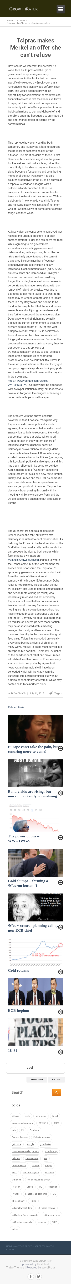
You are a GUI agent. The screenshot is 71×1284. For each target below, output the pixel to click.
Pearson (16, 1187)
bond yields (41, 1116)
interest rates (32, 1158)
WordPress (48, 1267)
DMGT (56, 1123)
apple (27, 1116)
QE (40, 1187)
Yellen (15, 1229)
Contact (11, 1249)
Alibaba (15, 1116)
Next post (56, 1079)
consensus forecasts (22, 1123)
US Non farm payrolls (22, 1222)
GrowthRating (51, 1151)
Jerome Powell (19, 1165)
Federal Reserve (20, 1137)
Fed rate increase (41, 1137)
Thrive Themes (15, 1267)
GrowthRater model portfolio (25, 1151)
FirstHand (43, 1264)
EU (22, 1130)
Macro (50, 1246)
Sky (54, 1194)
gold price (16, 1144)
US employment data (22, 1208)
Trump (33, 1201)
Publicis (29, 1187)
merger (48, 1165)
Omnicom (17, 1180)
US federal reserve (46, 1208)
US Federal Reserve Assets (25, 1215)
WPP (54, 1222)
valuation (42, 1222)
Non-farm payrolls (31, 1172)
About (28, 1246)
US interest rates (52, 1215)
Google (30, 1144)
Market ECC (39, 1246)
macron (35, 1165)
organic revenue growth (38, 1180)
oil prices (49, 1172)
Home (9, 1246)
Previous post (37, 1079)
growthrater (45, 1144)
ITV (45, 1158)
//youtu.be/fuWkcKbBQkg (23, 560)
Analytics (18, 1246)
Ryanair (15, 1194)
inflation (16, 1158)
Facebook (34, 1130)
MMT (14, 1172)
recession (52, 1187)
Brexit (55, 1116)
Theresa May (18, 1201)
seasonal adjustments (36, 1194)
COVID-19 (43, 1123)
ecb (14, 1130)
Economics (18, 693)
